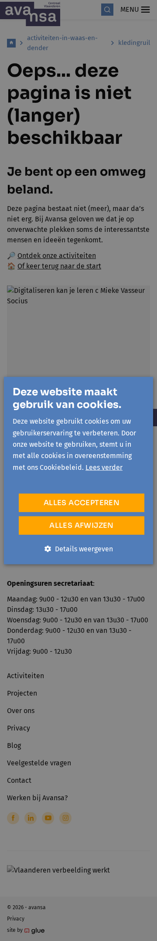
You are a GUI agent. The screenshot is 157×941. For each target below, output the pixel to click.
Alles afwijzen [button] (81, 525)
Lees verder (104, 467)
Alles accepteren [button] (81, 502)
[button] (78, 549)
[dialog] (78, 470)
